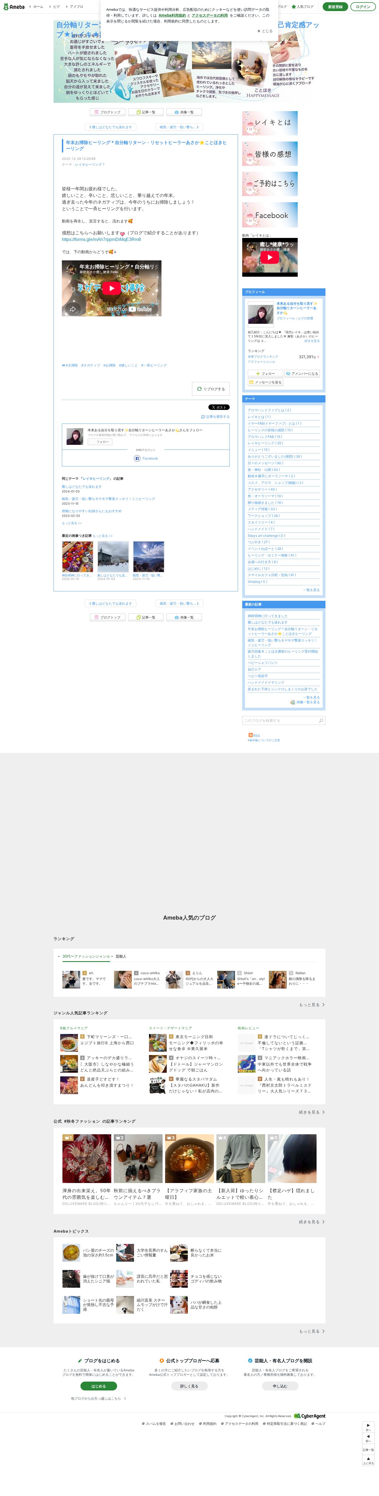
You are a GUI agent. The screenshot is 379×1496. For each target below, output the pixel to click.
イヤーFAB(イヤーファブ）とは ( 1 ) (274, 423)
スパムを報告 (156, 1423)
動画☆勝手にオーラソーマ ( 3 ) (271, 476)
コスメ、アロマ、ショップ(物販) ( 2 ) (275, 483)
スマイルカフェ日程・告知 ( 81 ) (272, 575)
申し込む (280, 1386)
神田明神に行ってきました (268, 616)
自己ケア (254, 669)
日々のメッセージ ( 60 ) (265, 463)
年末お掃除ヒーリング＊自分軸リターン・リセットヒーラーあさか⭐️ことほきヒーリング (283, 631)
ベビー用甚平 (258, 676)
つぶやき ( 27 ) (259, 542)
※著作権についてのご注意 (264, 740)
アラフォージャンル (261, 362)
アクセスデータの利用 (241, 1423)
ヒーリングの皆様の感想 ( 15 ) (270, 430)
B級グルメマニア (74, 1028)
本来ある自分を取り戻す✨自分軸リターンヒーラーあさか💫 (297, 308)
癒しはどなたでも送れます (82, 486)
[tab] (86, 956)
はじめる (99, 1386)
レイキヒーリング (88, 164)
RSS (256, 735)
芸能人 (121, 956)
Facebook (150, 458)
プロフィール (286, 318)
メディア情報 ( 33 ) (262, 509)
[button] (368, 1460)
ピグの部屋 (305, 318)
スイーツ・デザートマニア (170, 1028)
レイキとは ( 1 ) (259, 417)
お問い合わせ (184, 1423)
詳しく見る (189, 1386)
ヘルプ (320, 1423)
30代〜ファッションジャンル (86, 956)
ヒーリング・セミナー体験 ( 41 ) (272, 555)
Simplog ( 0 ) (257, 581)
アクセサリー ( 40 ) (262, 489)
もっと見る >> (72, 523)
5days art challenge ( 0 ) (266, 535)
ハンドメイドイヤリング (266, 682)
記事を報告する (218, 416)
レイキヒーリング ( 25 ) (265, 443)
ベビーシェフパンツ (263, 663)
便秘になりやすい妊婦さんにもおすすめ (92, 511)
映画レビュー (248, 1028)
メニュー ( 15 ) (258, 450)
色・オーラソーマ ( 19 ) (265, 496)
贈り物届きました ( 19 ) (265, 503)
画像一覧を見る (308, 702)
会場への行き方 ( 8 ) (263, 562)
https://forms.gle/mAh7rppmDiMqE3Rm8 (101, 239)
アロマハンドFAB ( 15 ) (265, 437)
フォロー (103, 442)
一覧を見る (311, 590)
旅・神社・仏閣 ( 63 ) (264, 470)
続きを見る (312, 341)
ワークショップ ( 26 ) (264, 516)
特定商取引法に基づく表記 (287, 1423)
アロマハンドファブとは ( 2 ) (269, 410)
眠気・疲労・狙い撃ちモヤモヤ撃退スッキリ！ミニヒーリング (108, 499)
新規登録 (335, 6)
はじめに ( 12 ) (258, 568)
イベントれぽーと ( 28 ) (265, 548)
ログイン (363, 6)
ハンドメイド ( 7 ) (261, 529)
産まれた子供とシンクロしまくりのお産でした (283, 689)
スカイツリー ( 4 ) (261, 522)
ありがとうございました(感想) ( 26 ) (275, 456)
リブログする (214, 389)
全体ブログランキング (263, 356)
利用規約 (209, 1423)
